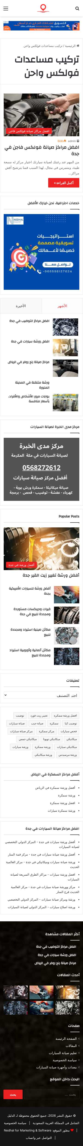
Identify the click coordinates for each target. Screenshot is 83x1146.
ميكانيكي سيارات (67, 747)
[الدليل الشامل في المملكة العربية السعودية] (53, 8)
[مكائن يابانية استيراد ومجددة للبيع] (67, 1008)
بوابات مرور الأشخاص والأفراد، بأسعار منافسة (28, 399)
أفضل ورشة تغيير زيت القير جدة (51, 575)
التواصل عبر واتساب (39, 1138)
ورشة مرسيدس (68, 754)
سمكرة (54, 723)
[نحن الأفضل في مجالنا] (41, 25)
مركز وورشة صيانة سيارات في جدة (52, 887)
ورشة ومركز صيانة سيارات (58, 899)
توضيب (20, 715)
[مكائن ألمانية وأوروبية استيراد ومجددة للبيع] (66, 656)
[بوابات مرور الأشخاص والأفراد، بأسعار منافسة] (65, 402)
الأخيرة (21, 306)
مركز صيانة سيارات (21, 731)
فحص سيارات (69, 731)
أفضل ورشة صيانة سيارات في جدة (52, 854)
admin (72, 141)
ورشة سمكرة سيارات (61, 810)
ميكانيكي (71, 739)
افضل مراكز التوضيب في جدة (29, 321)
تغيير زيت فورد (38, 715)
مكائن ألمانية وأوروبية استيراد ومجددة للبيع (29, 652)
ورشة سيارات (20, 747)
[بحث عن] (77, 10)
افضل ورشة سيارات (62, 874)
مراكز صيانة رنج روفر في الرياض (28, 362)
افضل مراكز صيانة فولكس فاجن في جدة (42, 150)
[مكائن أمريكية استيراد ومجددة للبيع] (15, 992)
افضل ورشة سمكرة (65, 715)
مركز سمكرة (46, 731)
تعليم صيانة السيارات (63, 1053)
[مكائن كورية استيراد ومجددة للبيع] (42, 1008)
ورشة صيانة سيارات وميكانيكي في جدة (50, 862)
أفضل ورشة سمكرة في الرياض (55, 787)
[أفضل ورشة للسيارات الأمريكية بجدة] (66, 594)
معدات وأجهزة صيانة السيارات (56, 1067)
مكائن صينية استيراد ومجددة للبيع (30, 632)
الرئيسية (71, 46)
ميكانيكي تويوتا (51, 739)
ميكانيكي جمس (28, 739)
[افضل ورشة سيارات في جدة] (65, 347)
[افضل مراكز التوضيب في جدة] (65, 327)
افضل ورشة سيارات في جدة (30, 342)
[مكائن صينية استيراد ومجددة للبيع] (66, 635)
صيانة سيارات (17, 723)
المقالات (71, 1046)
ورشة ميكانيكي (43, 754)
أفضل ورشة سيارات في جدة (56, 842)
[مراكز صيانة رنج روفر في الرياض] (65, 368)
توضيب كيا (71, 723)
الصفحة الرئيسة (66, 1038)
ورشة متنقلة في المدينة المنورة (32, 385)
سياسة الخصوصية (65, 1060)
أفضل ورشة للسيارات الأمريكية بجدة (29, 591)
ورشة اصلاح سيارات (62, 907)
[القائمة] (5, 10)
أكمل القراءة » (64, 183)
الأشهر (62, 306)
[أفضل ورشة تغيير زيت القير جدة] (67, 992)
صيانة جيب (37, 723)
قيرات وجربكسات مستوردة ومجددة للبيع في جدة (32, 611)
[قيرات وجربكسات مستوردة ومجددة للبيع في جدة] (66, 615)
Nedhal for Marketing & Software (27, 1130)
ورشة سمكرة (42, 747)
